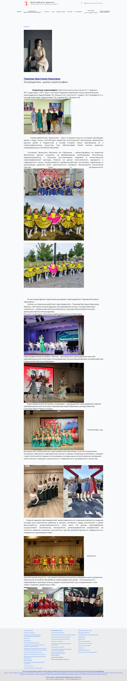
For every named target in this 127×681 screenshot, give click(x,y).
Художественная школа (58, 652)
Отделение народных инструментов (60, 637)
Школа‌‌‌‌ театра (55, 655)
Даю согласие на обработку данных (55, 679)
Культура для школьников (85, 643)
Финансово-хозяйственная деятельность (34, 654)
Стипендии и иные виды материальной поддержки (34, 663)
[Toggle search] (81, 3)
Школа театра (28, 660)
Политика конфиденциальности (73, 679)
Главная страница (28, 630)
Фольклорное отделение (57, 647)
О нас (52, 11)
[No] (125, 675)
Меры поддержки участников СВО (105, 11)
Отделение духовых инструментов (60, 639)
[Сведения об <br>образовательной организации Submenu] (42, 12)
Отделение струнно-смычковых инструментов (63, 634)
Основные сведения (29, 632)
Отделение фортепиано (57, 632)
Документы (27, 638)
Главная (19, 11)
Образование (27, 640)
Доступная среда (28, 665)
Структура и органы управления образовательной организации (32, 635)
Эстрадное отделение (57, 641)
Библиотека (81, 639)
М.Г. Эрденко (78, 11)
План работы (81, 637)
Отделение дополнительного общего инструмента (61, 644)
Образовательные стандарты (31, 642)
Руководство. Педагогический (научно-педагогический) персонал (34, 645)
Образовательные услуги (85, 630)
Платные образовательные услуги (33, 652)
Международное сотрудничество (33, 668)
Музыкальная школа (57, 630)
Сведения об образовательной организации (32, 11)
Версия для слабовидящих (94, 3)
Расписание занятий (83, 632)
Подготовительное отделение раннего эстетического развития (61, 650)
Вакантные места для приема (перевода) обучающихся (35, 657)
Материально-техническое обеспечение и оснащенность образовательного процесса (35, 649)
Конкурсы (80, 647)
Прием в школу (61, 11)
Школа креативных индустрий (60, 659)
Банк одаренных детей (84, 645)
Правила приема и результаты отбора (88, 634)
